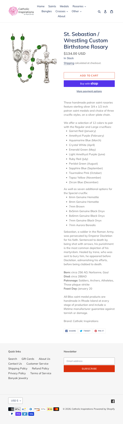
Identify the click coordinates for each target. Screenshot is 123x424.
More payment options (89, 91)
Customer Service (37, 363)
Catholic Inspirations (82, 408)
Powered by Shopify (104, 408)
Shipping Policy (17, 368)
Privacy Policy (17, 373)
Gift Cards (28, 359)
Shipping (69, 63)
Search (12, 359)
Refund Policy (40, 368)
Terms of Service (40, 373)
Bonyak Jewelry (18, 378)
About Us (44, 359)
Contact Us (15, 363)
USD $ (14, 400)
